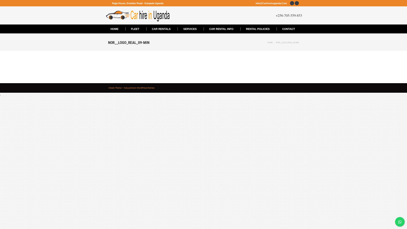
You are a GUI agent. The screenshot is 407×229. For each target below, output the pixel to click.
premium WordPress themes (141, 88)
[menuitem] (114, 29)
